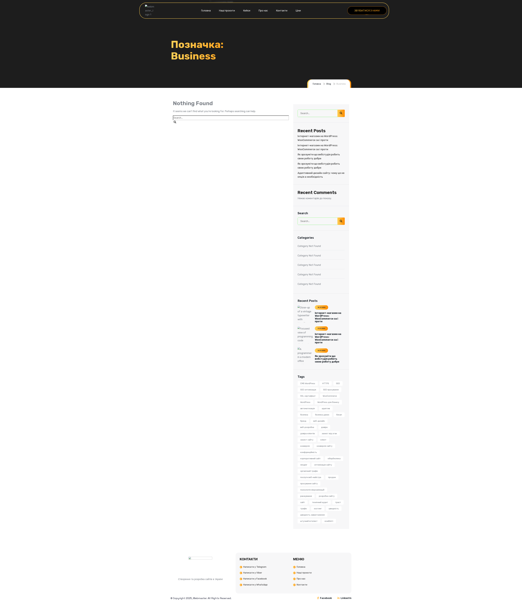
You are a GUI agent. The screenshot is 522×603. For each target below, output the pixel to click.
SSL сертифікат (308, 396)
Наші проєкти (227, 10)
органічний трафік (309, 471)
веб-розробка (307, 427)
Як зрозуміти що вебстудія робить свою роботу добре (327, 359)
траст (338, 502)
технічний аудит (320, 502)
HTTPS (325, 383)
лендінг (303, 465)
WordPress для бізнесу (328, 402)
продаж (332, 477)
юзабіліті (329, 521)
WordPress (305, 402)
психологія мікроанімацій (312, 490)
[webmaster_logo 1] (150, 10)
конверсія (305, 446)
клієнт (323, 440)
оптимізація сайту (323, 465)
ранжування (306, 496)
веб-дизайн (319, 421)
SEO (338, 383)
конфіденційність (308, 452)
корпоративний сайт (310, 458)
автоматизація (307, 408)
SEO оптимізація (308, 389)
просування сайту (309, 483)
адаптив (326, 408)
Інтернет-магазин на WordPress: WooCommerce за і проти (328, 317)
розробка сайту (327, 496)
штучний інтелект (309, 521)
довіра (324, 427)
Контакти (281, 10)
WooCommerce (330, 396)
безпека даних (322, 415)
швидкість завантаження (312, 515)
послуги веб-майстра (310, 477)
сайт (302, 502)
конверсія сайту (324, 446)
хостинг (318, 508)
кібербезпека (334, 458)
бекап (339, 415)
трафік (303, 508)
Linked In (345, 598)
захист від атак (329, 433)
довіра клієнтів (307, 433)
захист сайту (306, 440)
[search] (175, 122)
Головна (206, 10)
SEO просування (331, 389)
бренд (303, 421)
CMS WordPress (307, 383)
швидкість (334, 508)
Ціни (298, 10)
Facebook (325, 598)
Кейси (246, 10)
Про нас (263, 10)
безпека (304, 415)
